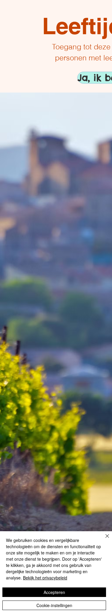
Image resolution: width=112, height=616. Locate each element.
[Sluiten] (103, 539)
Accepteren (54, 592)
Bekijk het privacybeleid (45, 578)
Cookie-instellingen (54, 605)
